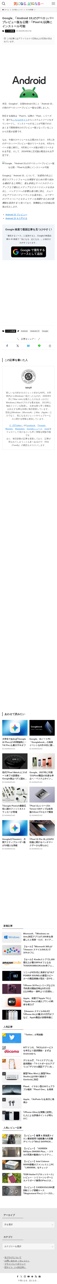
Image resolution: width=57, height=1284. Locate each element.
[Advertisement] (28, 56)
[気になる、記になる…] (28, 3)
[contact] (39, 1276)
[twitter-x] (21, 1276)
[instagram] (25, 1276)
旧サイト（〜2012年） (15, 1267)
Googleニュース (34, 429)
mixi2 (46, 429)
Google (45, 331)
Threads (41, 425)
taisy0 (28, 387)
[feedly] (32, 1276)
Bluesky (9, 429)
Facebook (30, 425)
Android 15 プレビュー (16, 214)
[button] (7, 345)
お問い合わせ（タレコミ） (17, 1261)
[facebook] (17, 1276)
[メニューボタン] (53, 3)
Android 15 (34, 331)
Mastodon (20, 429)
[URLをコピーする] (50, 345)
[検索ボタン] (3, 3)
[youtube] (28, 1276)
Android (24, 331)
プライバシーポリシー (15, 1264)
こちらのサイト (20, 120)
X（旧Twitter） (16, 425)
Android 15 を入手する (16, 218)
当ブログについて (12, 1257)
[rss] (36, 1276)
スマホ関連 (10, 31)
